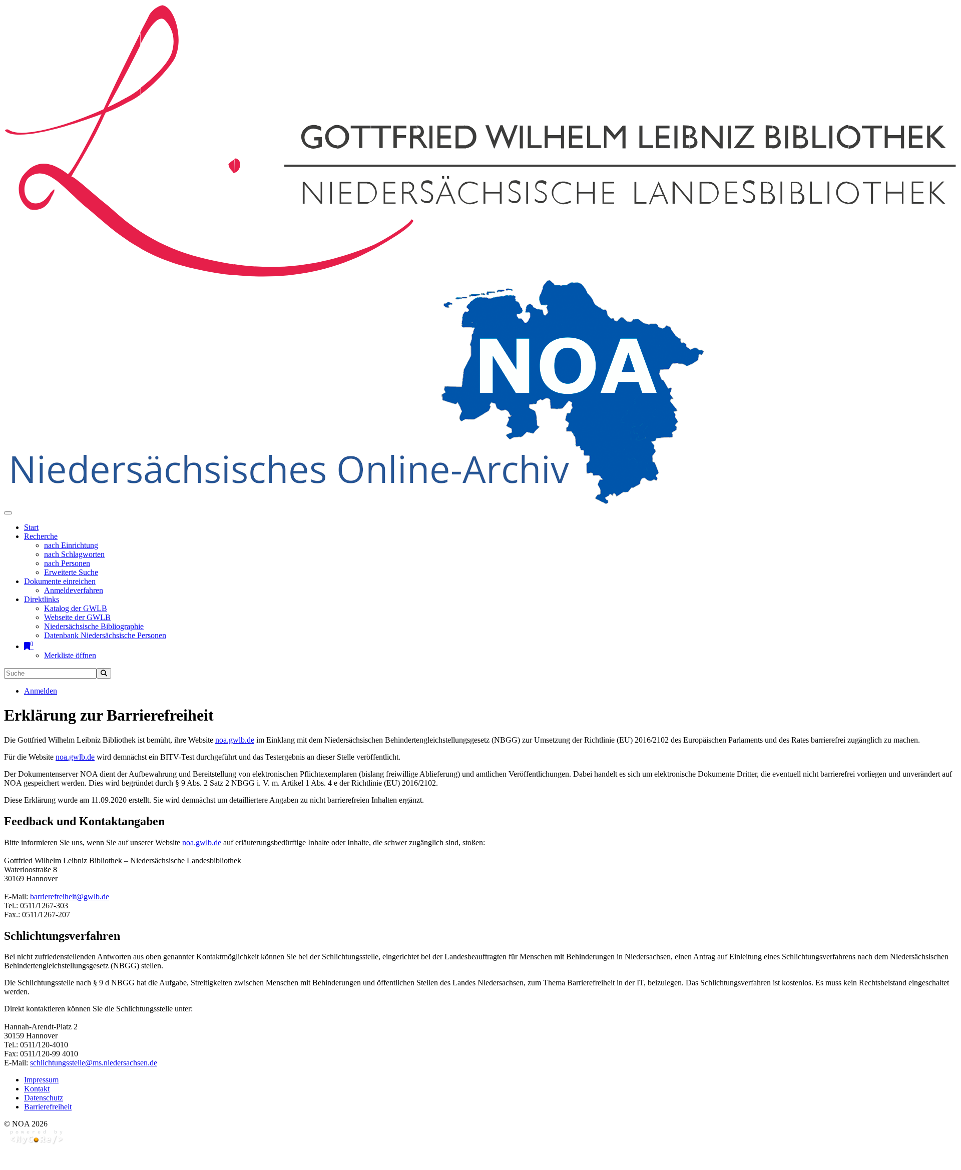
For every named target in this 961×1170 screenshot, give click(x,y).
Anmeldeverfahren (73, 590)
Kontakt (37, 1088)
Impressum (41, 1079)
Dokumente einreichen (60, 581)
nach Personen (67, 563)
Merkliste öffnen (70, 655)
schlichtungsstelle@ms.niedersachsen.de (93, 1062)
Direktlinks (41, 599)
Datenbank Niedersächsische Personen (105, 635)
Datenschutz (43, 1097)
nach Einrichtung (71, 545)
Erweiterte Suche (71, 572)
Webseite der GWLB (77, 617)
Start (31, 527)
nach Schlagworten (74, 554)
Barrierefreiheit (48, 1106)
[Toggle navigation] (8, 512)
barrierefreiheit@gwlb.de (69, 896)
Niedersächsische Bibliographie (94, 626)
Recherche (41, 536)
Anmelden (40, 691)
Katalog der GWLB (75, 608)
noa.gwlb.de (234, 740)
